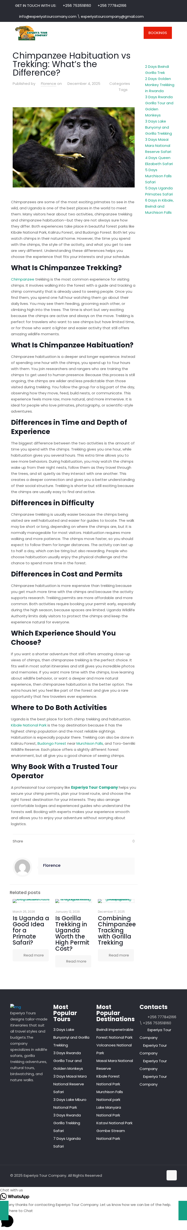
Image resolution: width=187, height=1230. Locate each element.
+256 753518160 (77, 5)
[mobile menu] (130, 33)
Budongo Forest (51, 743)
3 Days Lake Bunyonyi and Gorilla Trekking (158, 127)
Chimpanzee (22, 279)
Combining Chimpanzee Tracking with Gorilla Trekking (117, 930)
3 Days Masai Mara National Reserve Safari (158, 145)
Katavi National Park (114, 1122)
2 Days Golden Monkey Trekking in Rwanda (159, 84)
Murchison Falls (89, 743)
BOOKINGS (158, 32)
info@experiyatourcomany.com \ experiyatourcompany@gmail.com (81, 16)
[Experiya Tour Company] (31, 33)
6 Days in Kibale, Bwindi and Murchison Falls (159, 206)
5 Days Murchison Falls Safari (158, 176)
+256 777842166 (112, 5)
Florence (48, 83)
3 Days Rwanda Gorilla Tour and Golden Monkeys (68, 1060)
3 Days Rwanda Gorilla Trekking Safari (67, 1123)
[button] (93, 1190)
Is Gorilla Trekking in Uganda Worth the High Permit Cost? (72, 933)
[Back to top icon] (172, 1175)
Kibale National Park (29, 725)
